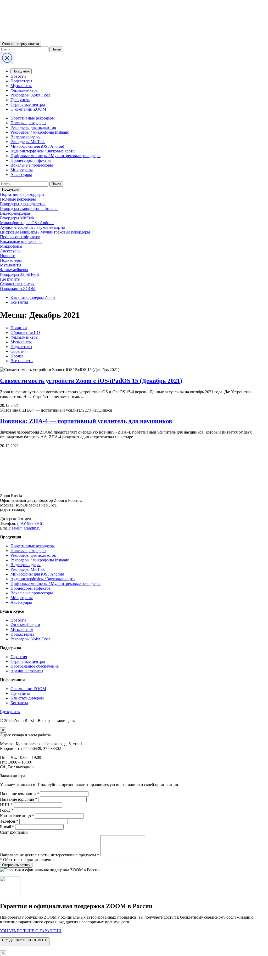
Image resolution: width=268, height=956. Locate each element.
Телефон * (9, 821)
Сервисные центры (27, 104)
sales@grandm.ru (26, 528)
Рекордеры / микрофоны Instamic (39, 132)
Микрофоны (21, 170)
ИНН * (6, 805)
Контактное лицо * (17, 815)
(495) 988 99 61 (30, 523)
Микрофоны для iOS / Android (37, 146)
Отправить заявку (16, 865)
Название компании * (19, 794)
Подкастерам (22, 634)
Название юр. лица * (18, 799)
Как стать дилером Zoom (32, 297)
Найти (56, 49)
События (18, 351)
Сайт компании (14, 832)
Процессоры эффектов (30, 160)
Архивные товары (26, 671)
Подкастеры (21, 81)
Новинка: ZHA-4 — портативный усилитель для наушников (86, 421)
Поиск (56, 184)
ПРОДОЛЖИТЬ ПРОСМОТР (24, 940)
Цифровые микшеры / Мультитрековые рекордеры (55, 155)
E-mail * (7, 826)
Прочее (17, 356)
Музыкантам (21, 629)
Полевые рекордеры (28, 123)
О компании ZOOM (28, 109)
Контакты (19, 302)
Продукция (21, 71)
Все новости (21, 360)
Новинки (18, 328)
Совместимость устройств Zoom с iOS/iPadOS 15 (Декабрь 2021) (91, 380)
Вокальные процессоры (31, 165)
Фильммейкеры (24, 90)
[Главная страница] (134, 487)
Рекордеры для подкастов (33, 127)
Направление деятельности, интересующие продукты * (49, 855)
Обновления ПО (25, 332)
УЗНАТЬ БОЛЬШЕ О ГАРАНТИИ (31, 931)
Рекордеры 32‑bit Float (30, 639)
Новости (18, 76)
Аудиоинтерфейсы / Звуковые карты (42, 151)
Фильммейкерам (25, 625)
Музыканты (21, 85)
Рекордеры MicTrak (27, 141)
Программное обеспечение (34, 666)
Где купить (20, 100)
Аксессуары (21, 174)
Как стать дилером (27, 698)
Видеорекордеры (25, 137)
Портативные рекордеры (32, 118)
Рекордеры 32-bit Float (30, 95)
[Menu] (7, 58)
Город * (7, 810)
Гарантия (18, 657)
